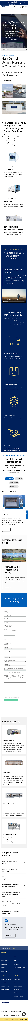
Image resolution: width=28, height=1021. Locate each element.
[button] (24, 1014)
